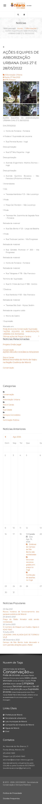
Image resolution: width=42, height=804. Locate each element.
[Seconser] (21, 5)
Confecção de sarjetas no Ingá (30, 577)
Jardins (21, 678)
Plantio (31, 675)
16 (6, 534)
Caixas (13, 692)
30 (6, 592)
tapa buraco (27, 686)
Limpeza (28, 683)
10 (14, 528)
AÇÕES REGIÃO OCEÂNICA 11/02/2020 (21, 352)
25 (21, 586)
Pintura (12, 678)
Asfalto (27, 678)
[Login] (24, 14)
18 (21, 534)
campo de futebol (18, 681)
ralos (22, 675)
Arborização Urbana (13, 75)
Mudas (18, 692)
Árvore (16, 697)
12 (27, 528)
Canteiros (6, 689)
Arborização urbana (25, 695)
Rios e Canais (8, 357)
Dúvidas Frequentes (11, 798)
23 (6, 586)
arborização (7, 681)
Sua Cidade (7, 410)
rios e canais (16, 684)
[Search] (18, 14)
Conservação (22, 329)
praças (25, 689)
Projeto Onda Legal (12, 344)
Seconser (17, 686)
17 (14, 534)
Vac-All (35, 686)
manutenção (16, 689)
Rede (10, 695)
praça (26, 675)
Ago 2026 (17, 437)
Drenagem (6, 700)
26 (27, 586)
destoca (6, 678)
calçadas (28, 681)
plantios (6, 684)
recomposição (7, 686)
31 (14, 592)
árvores (7, 692)
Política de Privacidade (12, 793)
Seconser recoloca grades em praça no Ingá (30, 565)
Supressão (33, 329)
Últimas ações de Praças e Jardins (17, 337)
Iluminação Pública (11, 420)
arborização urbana (26, 697)
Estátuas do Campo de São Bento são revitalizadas (31, 549)
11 (20, 528)
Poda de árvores (10, 329)
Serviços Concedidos (11, 415)
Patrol (15, 695)
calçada (34, 678)
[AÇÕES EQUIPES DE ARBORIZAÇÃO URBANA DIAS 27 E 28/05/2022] (21, 98)
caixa (17, 678)
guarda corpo (25, 692)
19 (31, 557)
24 (14, 586)
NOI (32, 672)
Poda (33, 681)
